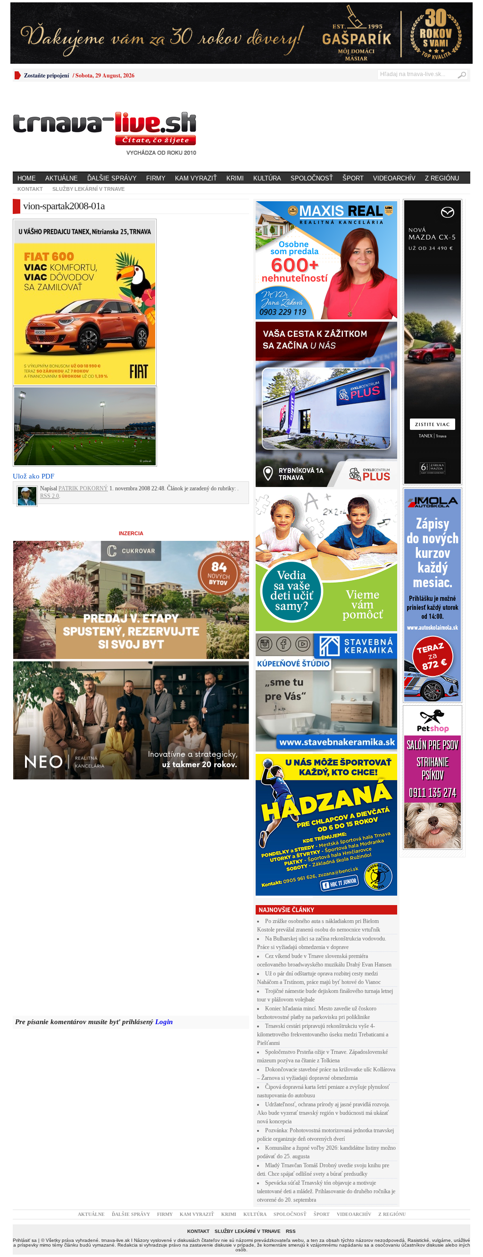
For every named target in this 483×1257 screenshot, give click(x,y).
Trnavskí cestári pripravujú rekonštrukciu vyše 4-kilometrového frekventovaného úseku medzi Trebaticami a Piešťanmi (322, 1034)
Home (26, 178)
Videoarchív (394, 178)
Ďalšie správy (112, 178)
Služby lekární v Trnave (88, 189)
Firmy (156, 178)
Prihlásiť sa (25, 1240)
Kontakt (30, 189)
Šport (353, 178)
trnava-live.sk (115, 1240)
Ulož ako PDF (33, 476)
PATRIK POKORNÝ (83, 488)
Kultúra (267, 178)
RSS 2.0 (49, 496)
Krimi (235, 178)
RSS (291, 1231)
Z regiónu (442, 178)
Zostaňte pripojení (46, 75)
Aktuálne (61, 178)
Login (164, 1022)
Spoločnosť (312, 178)
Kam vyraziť (196, 178)
